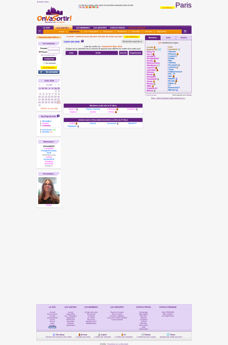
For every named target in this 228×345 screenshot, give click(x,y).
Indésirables (143, 329)
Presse (52, 321)
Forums (52, 316)
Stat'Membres (91, 323)
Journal (143, 321)
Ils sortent (91, 318)
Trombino (91, 316)
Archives (148, 32)
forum (189, 95)
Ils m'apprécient (168, 316)
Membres (153, 38)
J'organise (144, 320)
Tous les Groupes (117, 312)
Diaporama (108, 32)
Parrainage (143, 312)
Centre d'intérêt (117, 320)
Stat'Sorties (161, 32)
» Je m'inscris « (167, 7)
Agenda (143, 318)
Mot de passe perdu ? (49, 55)
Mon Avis (143, 323)
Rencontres (143, 325)
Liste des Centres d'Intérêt (117, 318)
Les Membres (83, 28)
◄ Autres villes (42, 2)
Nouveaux (91, 320)
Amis (168, 38)
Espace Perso (117, 28)
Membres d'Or (91, 321)
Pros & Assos (52, 314)
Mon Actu (143, 316)
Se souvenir (51, 63)
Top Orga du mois (48, 116)
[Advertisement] (135, 16)
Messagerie (143, 314)
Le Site (46, 28)
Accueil (52, 312)
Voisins (184, 38)
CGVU (52, 320)
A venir (61, 32)
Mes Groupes (117, 314)
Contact (52, 325)
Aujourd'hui (74, 32)
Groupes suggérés (117, 316)
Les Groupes (100, 28)
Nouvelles (136, 32)
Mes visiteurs (168, 314)
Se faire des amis (91, 312)
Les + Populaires (91, 32)
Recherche (122, 32)
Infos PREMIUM (168, 312)
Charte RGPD (52, 318)
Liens (52, 323)
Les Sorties (62, 28)
